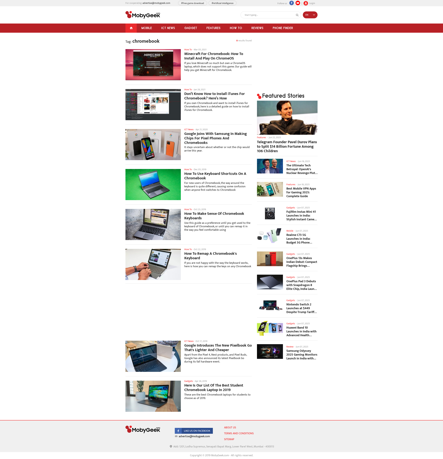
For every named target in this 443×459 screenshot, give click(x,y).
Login (312, 2)
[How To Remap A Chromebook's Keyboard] (153, 264)
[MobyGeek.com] (142, 15)
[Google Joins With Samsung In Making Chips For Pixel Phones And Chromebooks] (153, 144)
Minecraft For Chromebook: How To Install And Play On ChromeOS (213, 56)
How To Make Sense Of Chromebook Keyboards (214, 216)
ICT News (168, 28)
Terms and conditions (239, 433)
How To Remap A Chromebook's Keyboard (210, 255)
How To (236, 28)
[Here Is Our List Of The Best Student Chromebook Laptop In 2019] (153, 396)
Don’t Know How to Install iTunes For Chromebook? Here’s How (214, 96)
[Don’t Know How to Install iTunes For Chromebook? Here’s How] (153, 104)
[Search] (297, 15)
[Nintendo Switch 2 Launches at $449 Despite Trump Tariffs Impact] (270, 305)
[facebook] (194, 433)
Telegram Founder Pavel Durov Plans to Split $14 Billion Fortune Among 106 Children (287, 146)
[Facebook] (291, 3)
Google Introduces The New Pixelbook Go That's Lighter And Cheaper (218, 347)
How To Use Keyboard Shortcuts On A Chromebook (215, 176)
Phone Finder (283, 28)
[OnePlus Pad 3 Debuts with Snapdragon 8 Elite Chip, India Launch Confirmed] (270, 282)
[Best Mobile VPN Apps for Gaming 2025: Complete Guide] (270, 189)
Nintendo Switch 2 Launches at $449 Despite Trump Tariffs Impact (301, 308)
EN (306, 15)
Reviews (257, 28)
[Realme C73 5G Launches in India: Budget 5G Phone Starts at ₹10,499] (270, 235)
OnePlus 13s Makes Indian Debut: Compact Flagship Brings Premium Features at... (301, 262)
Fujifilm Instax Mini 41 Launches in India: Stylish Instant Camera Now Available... (301, 215)
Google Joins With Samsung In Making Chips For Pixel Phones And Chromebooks (215, 138)
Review (289, 347)
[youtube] (298, 3)
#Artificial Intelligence (222, 3)
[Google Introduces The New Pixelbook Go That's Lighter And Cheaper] (153, 356)
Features (213, 28)
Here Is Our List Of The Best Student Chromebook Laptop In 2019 (213, 387)
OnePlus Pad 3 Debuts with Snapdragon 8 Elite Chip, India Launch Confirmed (301, 285)
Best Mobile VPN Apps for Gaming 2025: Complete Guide (301, 192)
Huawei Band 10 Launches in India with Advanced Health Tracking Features (301, 331)
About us (230, 427)
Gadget (190, 28)
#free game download (192, 3)
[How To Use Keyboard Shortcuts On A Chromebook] (153, 184)
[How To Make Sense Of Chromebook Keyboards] (153, 224)
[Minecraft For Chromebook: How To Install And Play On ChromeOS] (153, 64)
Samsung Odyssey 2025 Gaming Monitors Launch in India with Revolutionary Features (301, 354)
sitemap (229, 439)
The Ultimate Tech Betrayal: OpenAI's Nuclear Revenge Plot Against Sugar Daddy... (301, 169)
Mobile (146, 28)
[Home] (131, 28)
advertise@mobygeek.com (156, 3)
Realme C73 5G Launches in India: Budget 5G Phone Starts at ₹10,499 (298, 238)
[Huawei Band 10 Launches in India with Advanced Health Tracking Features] (270, 328)
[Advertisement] (188, 314)
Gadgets (290, 208)
